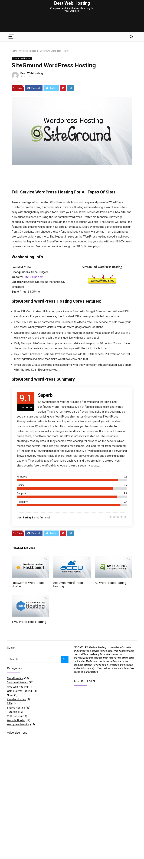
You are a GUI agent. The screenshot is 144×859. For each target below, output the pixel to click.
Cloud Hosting (15, 678)
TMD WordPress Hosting (29, 622)
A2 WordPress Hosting (110, 583)
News (10, 695)
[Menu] (11, 36)
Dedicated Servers (17, 682)
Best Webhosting (31, 73)
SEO (9, 703)
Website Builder (16, 720)
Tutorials (12, 711)
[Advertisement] (72, 20)
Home (14, 51)
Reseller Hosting (16, 699)
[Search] (131, 36)
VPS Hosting (14, 716)
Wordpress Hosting (28, 51)
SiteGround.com (33, 277)
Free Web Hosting (17, 686)
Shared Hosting (16, 707)
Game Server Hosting (19, 690)
